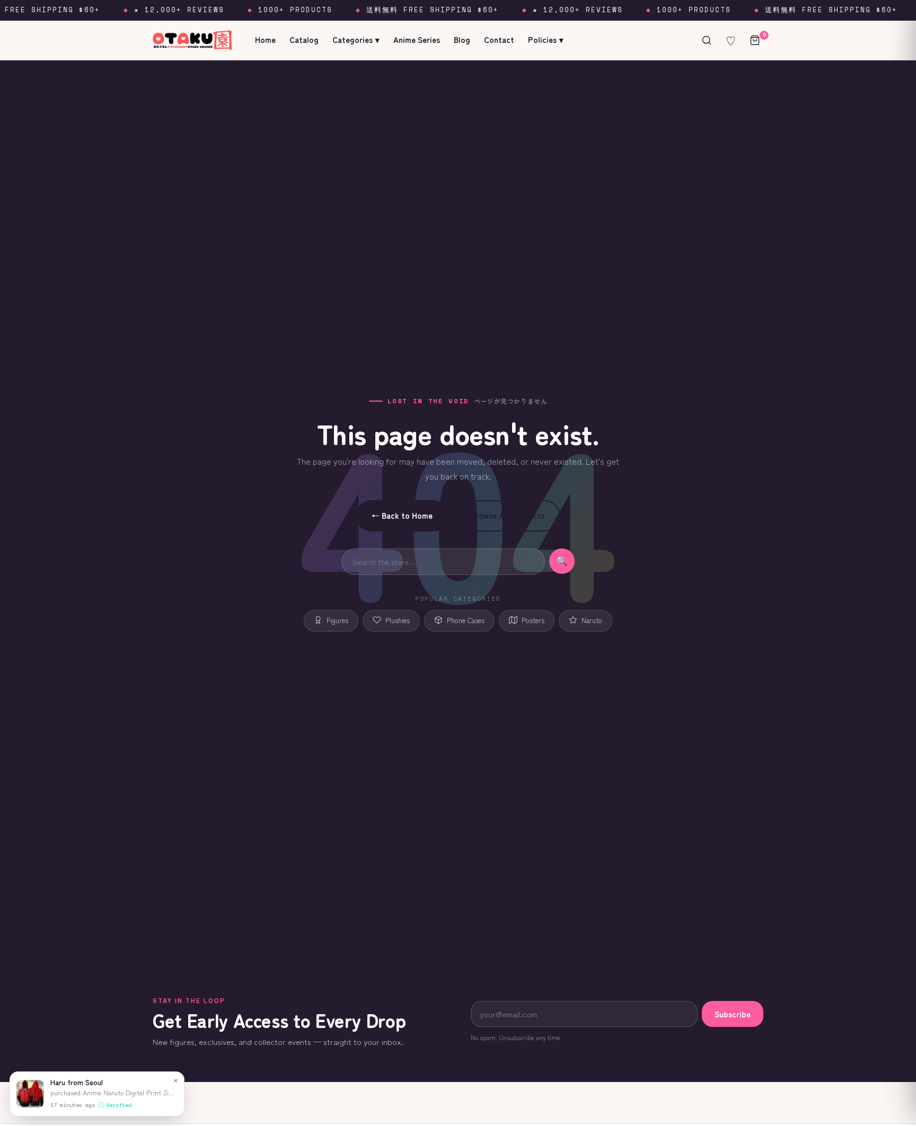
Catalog (304, 39)
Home (265, 39)
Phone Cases (466, 620)
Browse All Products (507, 515)
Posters (533, 620)
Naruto (592, 620)
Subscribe (733, 1013)
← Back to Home (402, 515)
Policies (545, 39)
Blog (462, 39)
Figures (337, 620)
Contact (499, 39)
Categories (356, 39)
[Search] (706, 40)
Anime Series (416, 39)
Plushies (397, 620)
